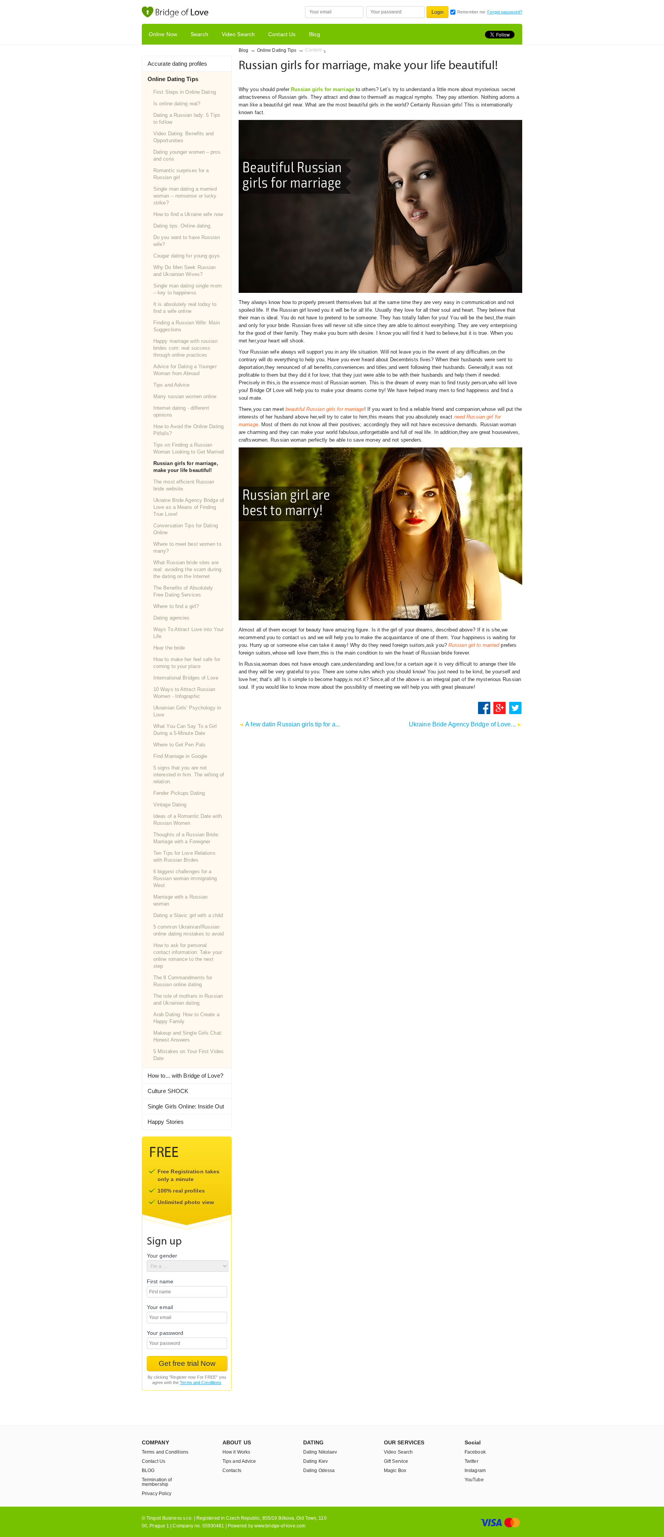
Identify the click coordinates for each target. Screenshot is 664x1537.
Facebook (475, 1452)
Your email (160, 1307)
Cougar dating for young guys (186, 256)
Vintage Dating (169, 805)
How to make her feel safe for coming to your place (186, 662)
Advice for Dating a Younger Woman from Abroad (185, 370)
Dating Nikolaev (320, 1452)
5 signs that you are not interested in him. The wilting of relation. (188, 774)
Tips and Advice (171, 385)
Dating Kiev (315, 1461)
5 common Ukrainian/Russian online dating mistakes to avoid (188, 930)
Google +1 (499, 707)
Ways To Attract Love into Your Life (188, 632)
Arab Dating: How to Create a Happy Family (186, 1018)
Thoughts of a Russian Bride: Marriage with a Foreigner (186, 838)
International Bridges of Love (185, 678)
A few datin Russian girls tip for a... (292, 724)
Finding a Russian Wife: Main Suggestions (186, 326)
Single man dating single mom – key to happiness (187, 289)
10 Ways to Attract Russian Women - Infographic (184, 692)
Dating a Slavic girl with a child (188, 915)
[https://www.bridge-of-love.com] (183, 13)
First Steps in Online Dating (184, 92)
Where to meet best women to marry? (187, 547)
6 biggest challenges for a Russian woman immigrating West (185, 878)
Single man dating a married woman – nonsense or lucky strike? (185, 196)
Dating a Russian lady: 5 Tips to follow (186, 118)
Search (199, 34)
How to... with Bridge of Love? (185, 1075)
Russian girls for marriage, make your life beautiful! (185, 466)
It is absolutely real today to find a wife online (184, 307)
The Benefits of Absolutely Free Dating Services (183, 591)
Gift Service (396, 1461)
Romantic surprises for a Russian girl (181, 174)
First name (160, 1281)
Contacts (231, 1470)
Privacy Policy (156, 1493)
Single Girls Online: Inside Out (186, 1106)
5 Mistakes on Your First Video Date (188, 1054)
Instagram (475, 1470)
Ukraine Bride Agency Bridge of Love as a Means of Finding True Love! (188, 507)
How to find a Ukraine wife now (188, 214)
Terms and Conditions (200, 1382)
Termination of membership (157, 1482)
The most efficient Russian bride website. (183, 485)
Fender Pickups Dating (179, 793)
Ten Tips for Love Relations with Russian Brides (184, 856)
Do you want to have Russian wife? (186, 240)
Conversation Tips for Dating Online (185, 529)
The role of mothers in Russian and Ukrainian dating (188, 999)
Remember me (471, 12)
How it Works (236, 1452)
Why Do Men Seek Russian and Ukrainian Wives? (184, 270)
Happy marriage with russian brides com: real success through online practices (185, 348)
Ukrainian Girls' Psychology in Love (187, 711)
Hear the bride (169, 648)
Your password (165, 1333)
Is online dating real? (176, 103)
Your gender (162, 1256)
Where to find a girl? (176, 606)
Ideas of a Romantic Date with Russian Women (187, 819)
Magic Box (395, 1470)
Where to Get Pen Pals (179, 745)
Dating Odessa (319, 1470)
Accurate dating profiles (177, 63)
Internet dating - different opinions (181, 411)
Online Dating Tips (277, 50)
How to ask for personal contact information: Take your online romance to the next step (187, 955)
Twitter (471, 1461)
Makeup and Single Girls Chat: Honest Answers (187, 1036)
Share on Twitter (515, 707)
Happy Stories (166, 1121)
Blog (314, 34)
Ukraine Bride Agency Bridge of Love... (462, 724)
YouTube (474, 1479)
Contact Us (281, 34)
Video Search (238, 34)
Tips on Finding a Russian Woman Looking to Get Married (188, 448)
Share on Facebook (484, 707)
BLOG (148, 1470)
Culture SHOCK (168, 1091)
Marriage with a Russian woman (180, 900)
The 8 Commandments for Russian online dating (182, 981)
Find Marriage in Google (180, 756)
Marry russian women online (185, 396)
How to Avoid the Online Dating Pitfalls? (188, 430)
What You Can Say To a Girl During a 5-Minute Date (185, 729)
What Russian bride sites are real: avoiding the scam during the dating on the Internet (187, 569)
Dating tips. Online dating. (182, 226)
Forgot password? (504, 12)
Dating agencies (171, 618)
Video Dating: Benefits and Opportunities (183, 137)
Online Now (163, 34)
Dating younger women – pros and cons (187, 155)
